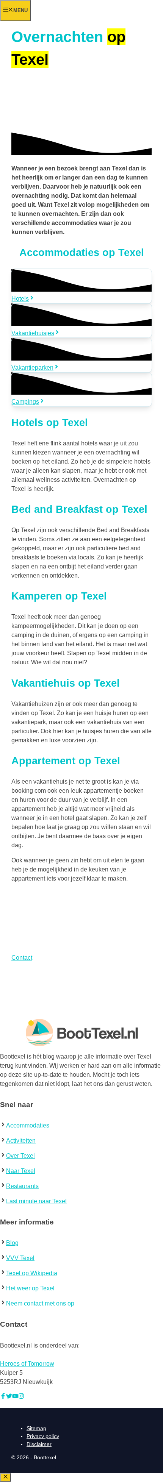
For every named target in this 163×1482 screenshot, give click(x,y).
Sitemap (36, 1428)
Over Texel (20, 1155)
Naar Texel (20, 1171)
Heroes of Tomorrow (27, 1363)
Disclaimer (39, 1444)
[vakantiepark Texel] (81, 350)
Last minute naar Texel (36, 1201)
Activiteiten (21, 1140)
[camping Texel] (81, 385)
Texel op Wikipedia (31, 1273)
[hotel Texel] (81, 281)
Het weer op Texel (30, 1288)
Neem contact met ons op (40, 1303)
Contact (21, 957)
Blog (12, 1243)
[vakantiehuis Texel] (81, 316)
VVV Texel (20, 1258)
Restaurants (22, 1186)
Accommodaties (27, 1125)
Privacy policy (43, 1436)
